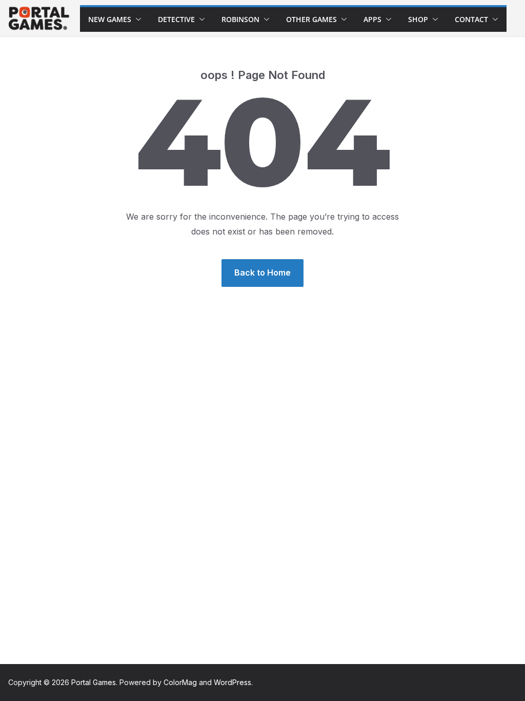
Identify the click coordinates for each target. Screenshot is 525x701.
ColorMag (180, 682)
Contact (471, 19)
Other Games (311, 19)
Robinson (240, 19)
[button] (136, 19)
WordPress (232, 682)
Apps (372, 19)
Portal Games (93, 682)
